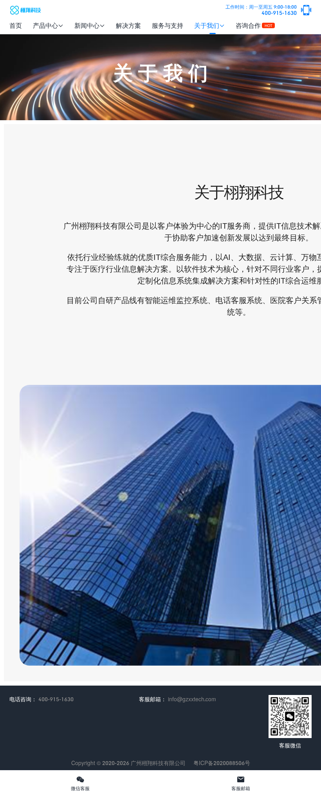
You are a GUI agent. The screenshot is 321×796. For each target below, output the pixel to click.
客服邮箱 (240, 783)
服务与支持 (167, 25)
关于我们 (209, 25)
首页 (15, 25)
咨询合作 (254, 25)
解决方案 (128, 25)
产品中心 (48, 25)
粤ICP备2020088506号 (221, 763)
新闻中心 (89, 25)
